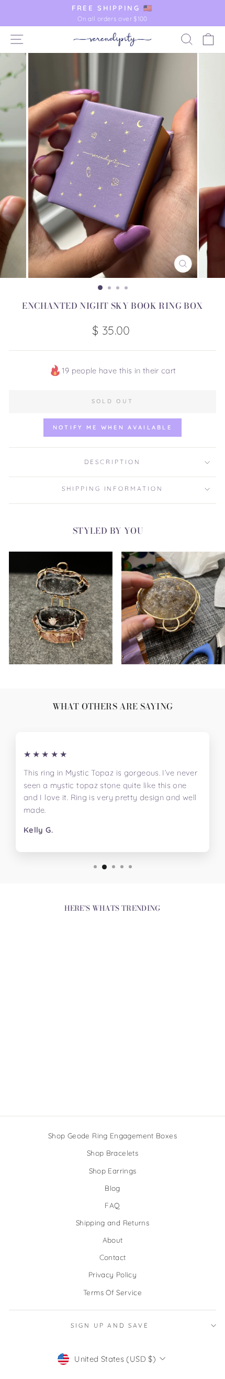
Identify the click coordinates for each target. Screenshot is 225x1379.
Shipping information (112, 488)
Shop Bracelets (112, 1152)
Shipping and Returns (112, 1222)
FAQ (112, 1205)
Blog (112, 1187)
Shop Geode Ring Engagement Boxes (112, 1135)
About (113, 1239)
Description (112, 462)
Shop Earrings (113, 1170)
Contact (112, 1257)
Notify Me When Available (112, 427)
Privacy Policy (112, 1274)
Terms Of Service (112, 1292)
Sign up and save (110, 1325)
